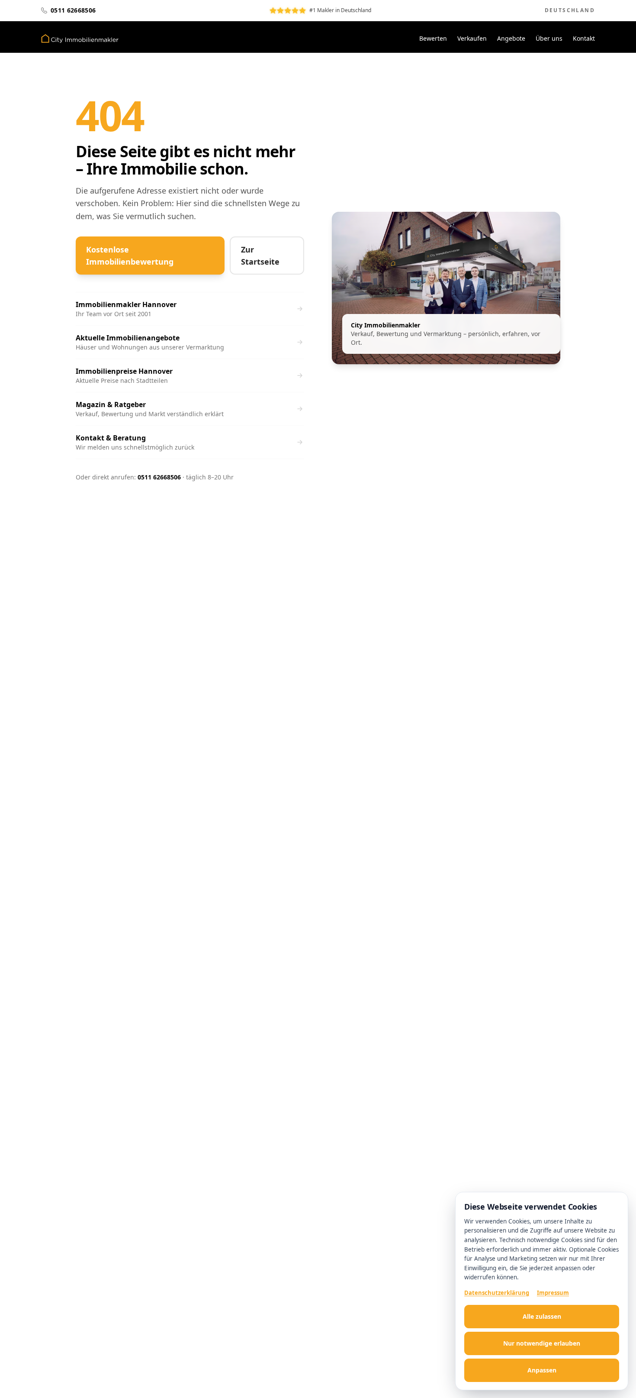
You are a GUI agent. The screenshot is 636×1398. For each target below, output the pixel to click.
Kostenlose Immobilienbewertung (129, 255)
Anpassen (541, 1370)
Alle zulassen (542, 1316)
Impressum (553, 1293)
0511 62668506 (159, 477)
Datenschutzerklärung (496, 1293)
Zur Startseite (260, 255)
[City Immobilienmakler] (80, 38)
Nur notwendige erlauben (541, 1343)
